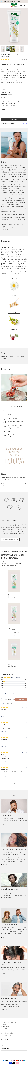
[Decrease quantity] (2, 112)
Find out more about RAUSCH (10, 539)
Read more (4, 824)
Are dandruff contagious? (9, 924)
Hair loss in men (6, 815)
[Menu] (1, 5)
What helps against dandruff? (10, 998)
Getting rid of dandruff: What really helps (13, 849)
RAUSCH (6, 1066)
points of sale (12, 105)
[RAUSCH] (14, 5)
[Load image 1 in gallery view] (14, 26)
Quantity (3, 109)
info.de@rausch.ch (6, 1035)
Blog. (14, 795)
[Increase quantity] (8, 112)
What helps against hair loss (9, 889)
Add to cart (14, 119)
